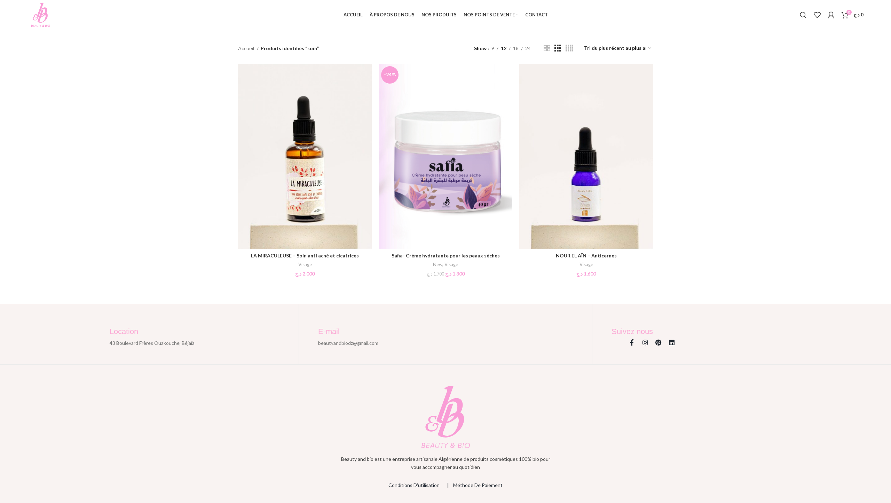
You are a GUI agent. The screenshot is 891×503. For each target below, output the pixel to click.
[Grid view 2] (547, 48)
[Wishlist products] (817, 15)
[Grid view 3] (557, 48)
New (437, 264)
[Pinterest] (658, 342)
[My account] (831, 15)
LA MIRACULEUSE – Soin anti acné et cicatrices (305, 255)
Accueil (246, 48)
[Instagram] (645, 342)
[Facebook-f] (632, 342)
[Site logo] (40, 14)
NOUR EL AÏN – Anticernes (586, 255)
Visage (305, 264)
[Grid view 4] (569, 48)
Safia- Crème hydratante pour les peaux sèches (446, 255)
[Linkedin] (672, 342)
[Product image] (305, 156)
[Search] (803, 15)
